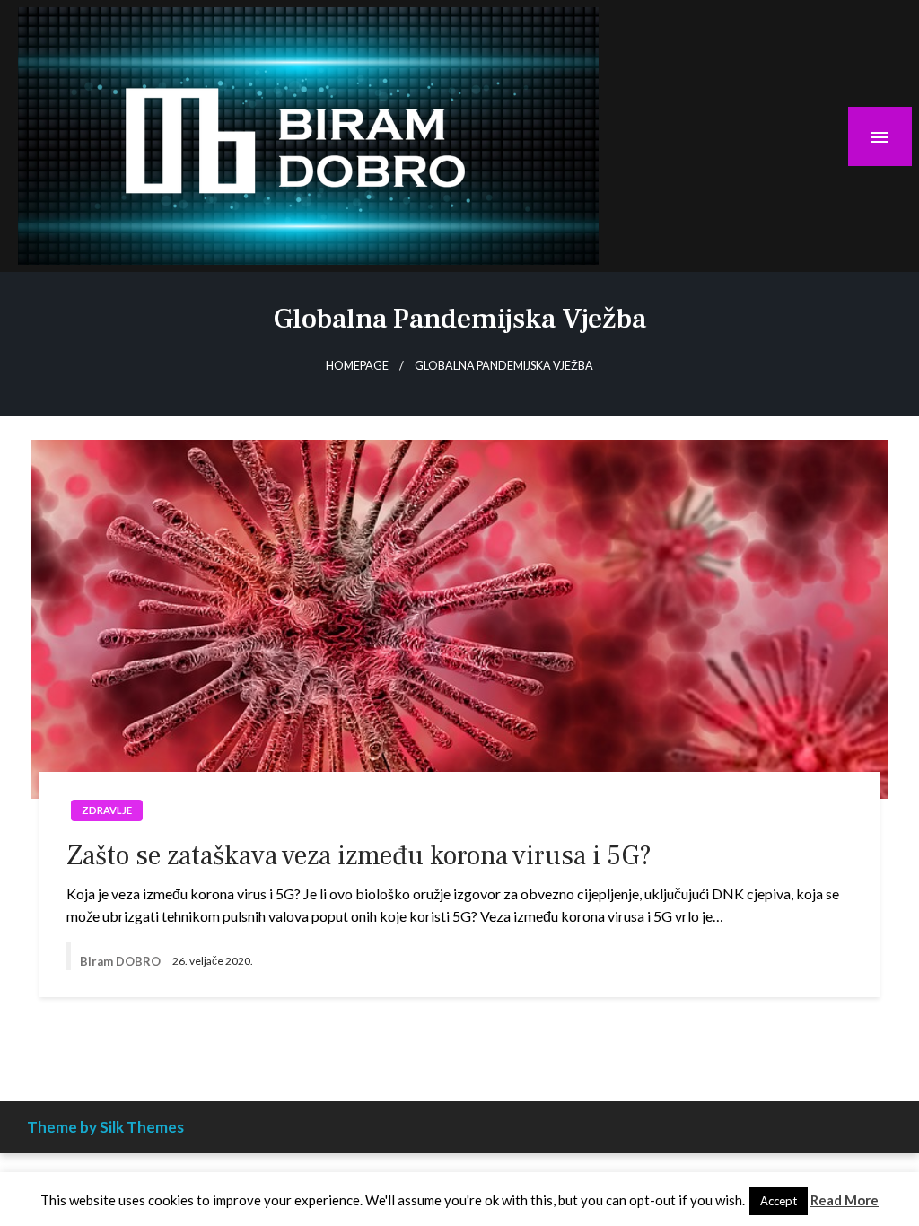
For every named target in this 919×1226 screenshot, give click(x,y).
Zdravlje (107, 810)
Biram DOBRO (121, 961)
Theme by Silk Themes (105, 1126)
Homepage (357, 365)
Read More (844, 1200)
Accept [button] (778, 1201)
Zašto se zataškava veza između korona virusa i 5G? (359, 855)
